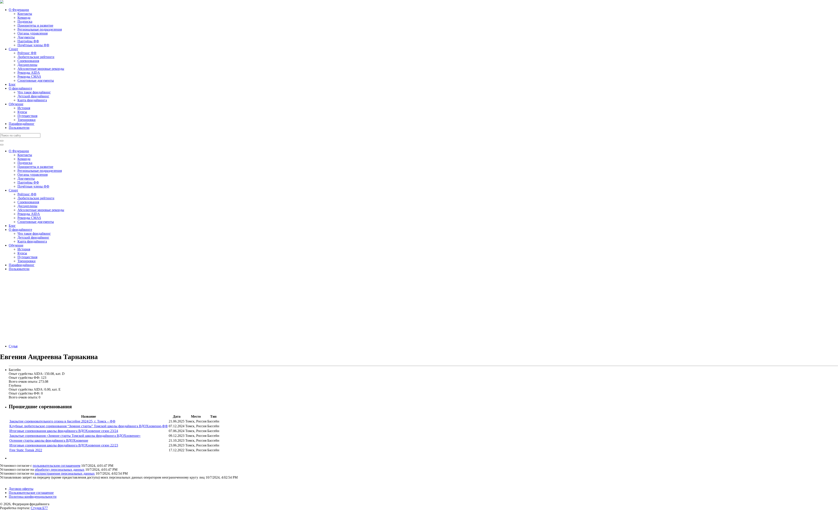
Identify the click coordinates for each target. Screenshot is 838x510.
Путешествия (27, 116)
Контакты (24, 14)
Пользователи (19, 127)
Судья (13, 346)
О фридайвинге (20, 88)
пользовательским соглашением (56, 465)
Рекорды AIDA (28, 72)
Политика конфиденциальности (33, 496)
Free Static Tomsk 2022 (25, 450)
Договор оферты (21, 489)
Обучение (16, 104)
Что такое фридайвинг (34, 92)
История (23, 108)
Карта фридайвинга (32, 100)
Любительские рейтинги (35, 57)
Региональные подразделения (39, 29)
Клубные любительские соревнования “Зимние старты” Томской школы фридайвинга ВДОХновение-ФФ (88, 426)
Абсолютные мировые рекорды (40, 69)
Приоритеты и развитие (35, 25)
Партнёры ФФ (28, 41)
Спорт (13, 49)
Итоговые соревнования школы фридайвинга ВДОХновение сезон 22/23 (63, 445)
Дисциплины (27, 65)
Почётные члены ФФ (33, 45)
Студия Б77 (39, 508)
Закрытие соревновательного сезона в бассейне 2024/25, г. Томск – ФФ (62, 421)
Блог (12, 84)
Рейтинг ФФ (26, 53)
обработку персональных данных (59, 469)
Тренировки (26, 120)
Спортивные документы (35, 80)
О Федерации (19, 10)
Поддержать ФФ (12, 481)
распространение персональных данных (65, 473)
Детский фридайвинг (33, 96)
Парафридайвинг (21, 124)
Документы (26, 37)
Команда (23, 17)
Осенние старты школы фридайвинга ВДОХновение (48, 440)
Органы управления (32, 33)
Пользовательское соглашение (31, 492)
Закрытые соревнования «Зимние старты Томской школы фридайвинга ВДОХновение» (75, 436)
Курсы (22, 112)
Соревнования (28, 61)
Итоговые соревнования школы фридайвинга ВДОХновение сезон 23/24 (63, 431)
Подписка (24, 21)
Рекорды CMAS (29, 76)
